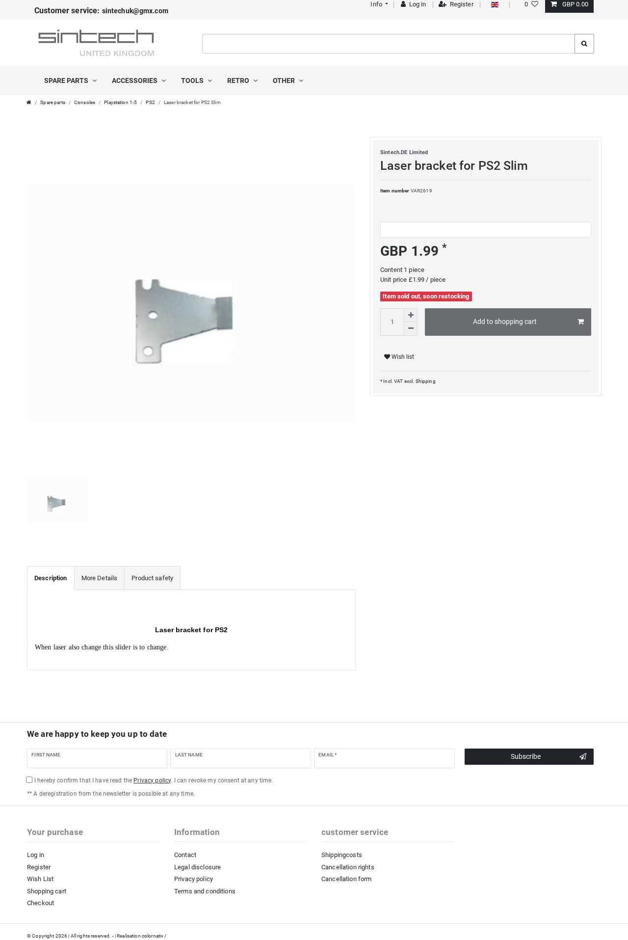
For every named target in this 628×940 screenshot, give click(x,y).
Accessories (135, 80)
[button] (378, 4)
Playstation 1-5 (120, 102)
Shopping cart (46, 891)
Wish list (402, 356)
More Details (99, 578)
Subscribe (526, 756)
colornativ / (154, 936)
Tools (193, 80)
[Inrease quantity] (411, 315)
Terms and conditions (205, 891)
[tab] (51, 578)
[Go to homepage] (28, 102)
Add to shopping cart (505, 321)
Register (39, 867)
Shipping (424, 381)
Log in (35, 855)
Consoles (84, 102)
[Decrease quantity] (411, 329)
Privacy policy (193, 879)
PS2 (150, 102)
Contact (185, 855)
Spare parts (67, 80)
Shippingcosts (341, 855)
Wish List (40, 879)
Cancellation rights (347, 867)
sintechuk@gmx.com (101, 11)
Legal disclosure (197, 867)
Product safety (152, 578)
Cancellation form (346, 879)
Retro (239, 80)
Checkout (40, 903)
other (284, 80)
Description (50, 578)
